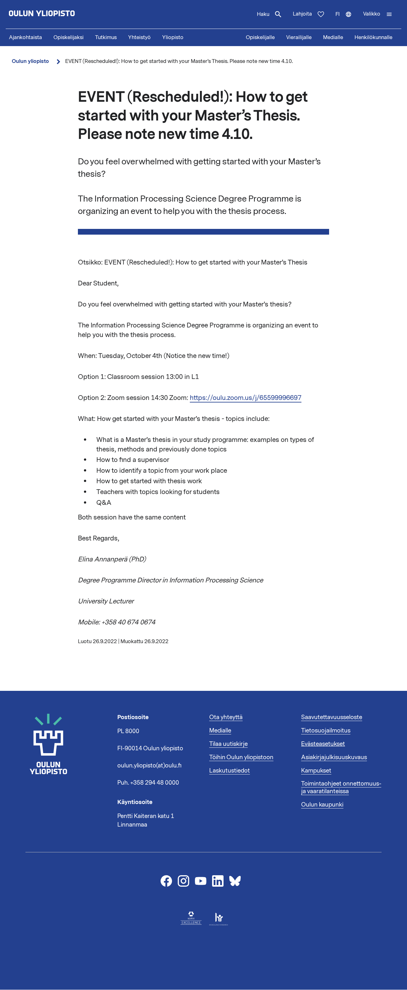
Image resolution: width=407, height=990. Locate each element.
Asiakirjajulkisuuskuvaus (334, 757)
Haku (263, 14)
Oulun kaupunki (322, 805)
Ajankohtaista (25, 37)
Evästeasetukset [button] (323, 744)
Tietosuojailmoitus (325, 730)
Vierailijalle (299, 37)
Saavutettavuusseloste (331, 717)
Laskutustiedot (229, 771)
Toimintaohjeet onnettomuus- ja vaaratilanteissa (341, 787)
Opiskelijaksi (68, 37)
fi (346, 20)
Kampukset (316, 771)
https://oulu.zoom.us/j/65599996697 (245, 397)
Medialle (333, 37)
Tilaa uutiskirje (228, 744)
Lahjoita (302, 13)
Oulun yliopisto (30, 61)
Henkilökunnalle (373, 37)
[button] (377, 14)
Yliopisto (172, 37)
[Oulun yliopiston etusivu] (62, 14)
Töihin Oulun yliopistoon (241, 757)
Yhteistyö (139, 37)
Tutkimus (106, 37)
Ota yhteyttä (226, 717)
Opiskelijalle (260, 37)
